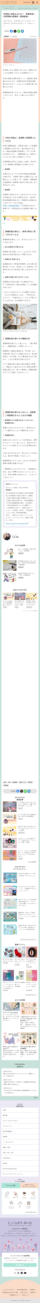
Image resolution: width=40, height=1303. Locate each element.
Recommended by (28, 610)
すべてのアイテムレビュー (28, 939)
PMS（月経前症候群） (11, 205)
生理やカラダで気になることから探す (29, 1185)
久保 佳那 (14, 36)
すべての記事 (32, 861)
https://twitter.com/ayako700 (16, 523)
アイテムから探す (11, 1185)
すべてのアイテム (30, 994)
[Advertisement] (20, 117)
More (35, 1097)
